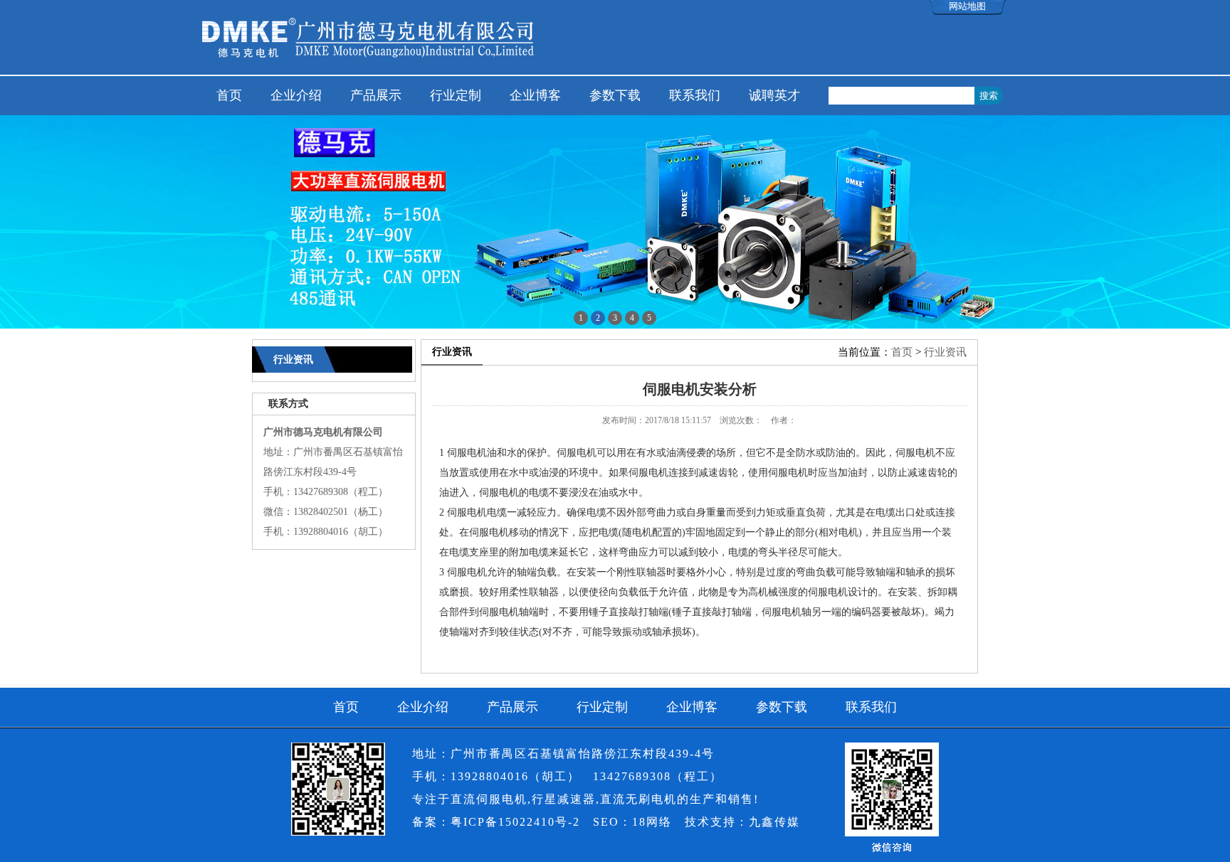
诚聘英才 (774, 95)
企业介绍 (296, 95)
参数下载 (615, 95)
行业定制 (455, 95)
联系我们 (694, 95)
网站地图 (967, 6)
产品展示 (375, 95)
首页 (229, 95)
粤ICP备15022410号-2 (515, 822)
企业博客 (535, 95)
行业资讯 (945, 352)
